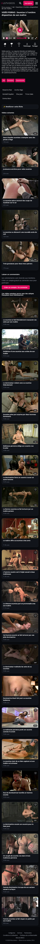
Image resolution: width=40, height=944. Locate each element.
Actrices (19, 933)
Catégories (11, 933)
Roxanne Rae (7, 90)
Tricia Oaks (29, 94)
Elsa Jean (19, 94)
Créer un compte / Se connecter (15, 287)
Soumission (20, 80)
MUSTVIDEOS (8, 3)
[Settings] (28, 38)
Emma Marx (7, 98)
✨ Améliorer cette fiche (13, 107)
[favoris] (35, 118)
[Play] (4, 38)
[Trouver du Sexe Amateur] (20, 3)
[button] (36, 3)
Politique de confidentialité (28, 935)
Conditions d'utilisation (10, 935)
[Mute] (14, 38)
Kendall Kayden (8, 94)
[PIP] (32, 38)
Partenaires (28, 933)
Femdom (10, 80)
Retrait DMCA (20, 937)
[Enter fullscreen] (36, 38)
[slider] (7, 38)
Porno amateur (6, 7)
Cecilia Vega (18, 90)
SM (13, 7)
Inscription (28, 3)
